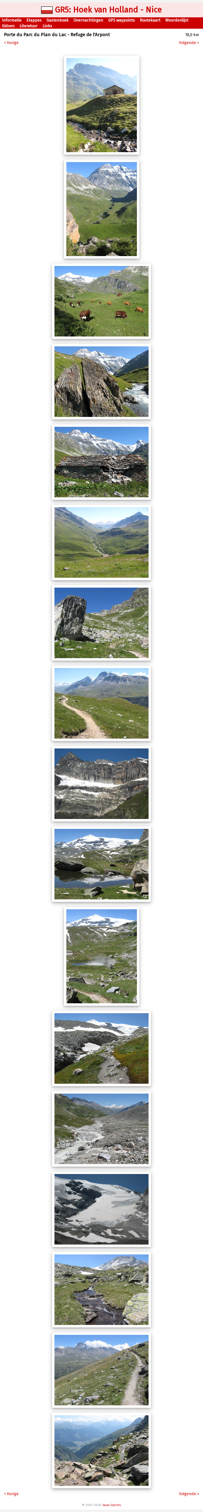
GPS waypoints (121, 20)
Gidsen (8, 26)
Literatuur (29, 26)
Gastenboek (58, 20)
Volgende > (189, 42)
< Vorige (11, 42)
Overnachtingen (88, 20)
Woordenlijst (176, 20)
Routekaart (150, 20)
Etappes (34, 20)
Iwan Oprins (111, 1505)
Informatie (12, 20)
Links (47, 26)
